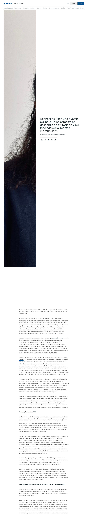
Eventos (39, 8)
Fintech (82, 8)
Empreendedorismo (54, 8)
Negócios (32, 8)
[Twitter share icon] (42, 138)
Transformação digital (73, 8)
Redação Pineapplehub (53, 134)
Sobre (16, 3)
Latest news (18, 8)
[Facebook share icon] (45, 138)
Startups (45, 8)
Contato (21, 3)
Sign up (81, 3)
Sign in (73, 3)
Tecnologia (25, 8)
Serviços (63, 8)
